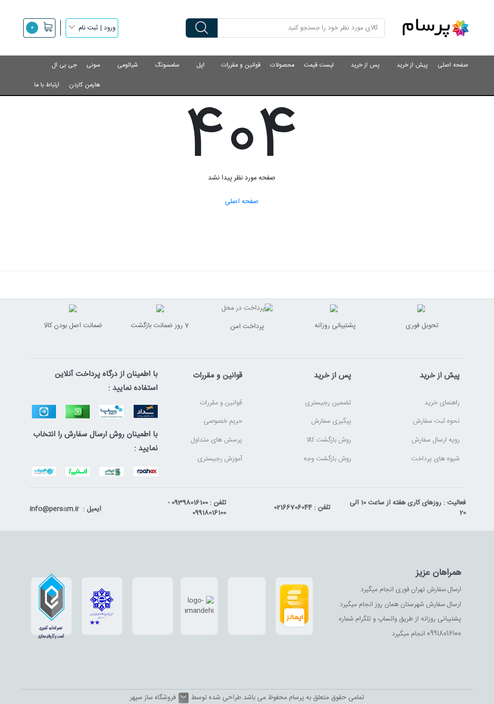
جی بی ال (64, 65)
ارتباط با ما (46, 85)
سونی (93, 65)
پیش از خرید (412, 65)
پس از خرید (365, 65)
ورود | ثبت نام (97, 28)
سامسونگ (167, 65)
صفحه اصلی (453, 65)
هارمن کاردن (84, 85)
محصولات (282, 65)
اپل (200, 65)
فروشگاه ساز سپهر (153, 698)
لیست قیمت (319, 65)
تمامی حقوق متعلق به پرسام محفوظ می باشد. (302, 698)
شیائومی (127, 65)
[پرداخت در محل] (247, 309)
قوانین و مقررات (241, 65)
